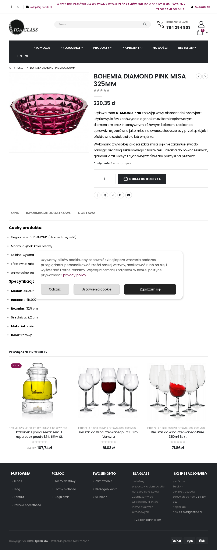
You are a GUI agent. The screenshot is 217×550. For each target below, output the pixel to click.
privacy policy (74, 275)
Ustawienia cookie (96, 289)
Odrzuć (55, 289)
